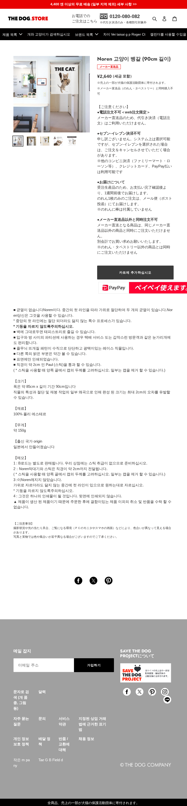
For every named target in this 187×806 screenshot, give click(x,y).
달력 (42, 692)
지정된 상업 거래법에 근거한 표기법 (92, 724)
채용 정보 (86, 739)
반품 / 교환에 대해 (64, 744)
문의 (42, 718)
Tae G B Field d (50, 760)
